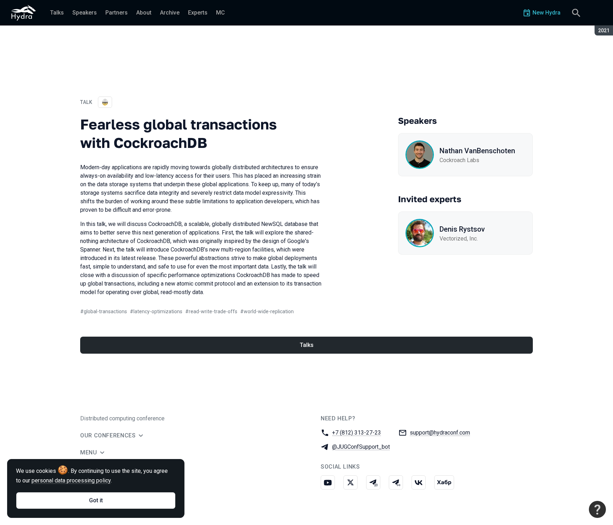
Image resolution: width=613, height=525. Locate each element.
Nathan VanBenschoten (477, 151)
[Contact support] (597, 509)
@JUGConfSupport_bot (361, 446)
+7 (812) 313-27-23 (356, 432)
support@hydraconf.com (440, 432)
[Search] (576, 13)
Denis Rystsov (462, 229)
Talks (307, 345)
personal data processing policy (71, 480)
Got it (96, 500)
